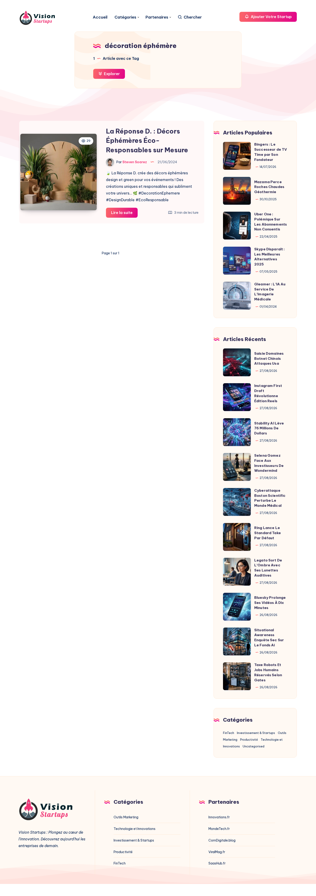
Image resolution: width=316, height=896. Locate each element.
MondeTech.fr (219, 829)
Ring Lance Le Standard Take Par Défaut (267, 533)
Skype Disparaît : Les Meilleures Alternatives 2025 (269, 256)
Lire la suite (124, 214)
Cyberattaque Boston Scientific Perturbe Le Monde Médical (270, 498)
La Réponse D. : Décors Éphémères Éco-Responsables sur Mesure (147, 140)
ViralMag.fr (216, 852)
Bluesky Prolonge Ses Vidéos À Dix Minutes (270, 602)
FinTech (228, 733)
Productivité (249, 739)
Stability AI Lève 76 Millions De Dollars (269, 428)
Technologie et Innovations (134, 829)
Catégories (125, 17)
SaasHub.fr (217, 863)
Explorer (111, 73)
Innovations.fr (219, 817)
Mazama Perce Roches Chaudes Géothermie (269, 187)
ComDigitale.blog (221, 840)
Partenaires (157, 17)
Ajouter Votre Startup (271, 16)
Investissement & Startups (256, 733)
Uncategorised (253, 746)
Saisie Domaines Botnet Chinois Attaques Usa (269, 358)
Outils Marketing (126, 817)
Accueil (100, 17)
